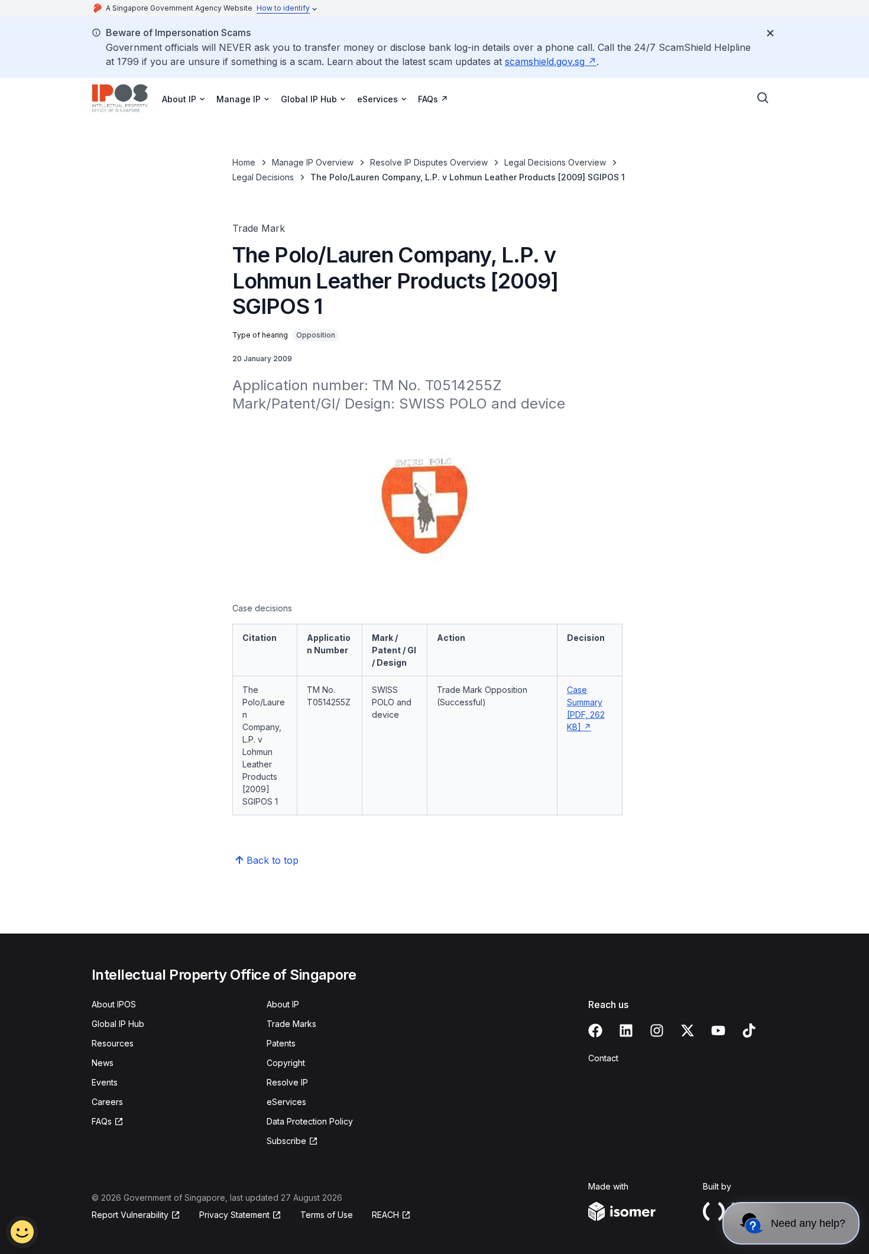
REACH (385, 1215)
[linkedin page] (626, 1030)
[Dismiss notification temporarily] (770, 33)
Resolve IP (287, 1082)
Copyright (286, 1063)
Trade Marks (291, 1024)
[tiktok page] (749, 1030)
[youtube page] (718, 1030)
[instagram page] (657, 1030)
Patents (281, 1043)
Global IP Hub (118, 1024)
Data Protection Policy (310, 1121)
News (103, 1063)
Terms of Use (326, 1215)
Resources (113, 1043)
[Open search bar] (763, 98)
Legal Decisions (263, 177)
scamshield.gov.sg (545, 61)
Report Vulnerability (130, 1215)
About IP (283, 1004)
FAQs (428, 99)
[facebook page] (595, 1030)
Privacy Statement (234, 1215)
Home (243, 162)
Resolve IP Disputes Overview (429, 162)
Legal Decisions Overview (555, 162)
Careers (107, 1102)
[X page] (687, 1030)
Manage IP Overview (313, 162)
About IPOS (114, 1004)
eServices (286, 1102)
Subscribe (286, 1141)
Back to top (273, 860)
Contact (603, 1058)
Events (105, 1082)
